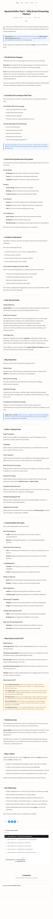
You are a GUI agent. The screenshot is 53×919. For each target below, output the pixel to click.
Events (32, 2)
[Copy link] (18, 822)
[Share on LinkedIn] (12, 822)
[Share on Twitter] (9, 822)
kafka (26, 21)
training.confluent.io (27, 38)
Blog (17, 2)
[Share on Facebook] (15, 822)
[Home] (36, 2)
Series (21, 2)
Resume (27, 2)
